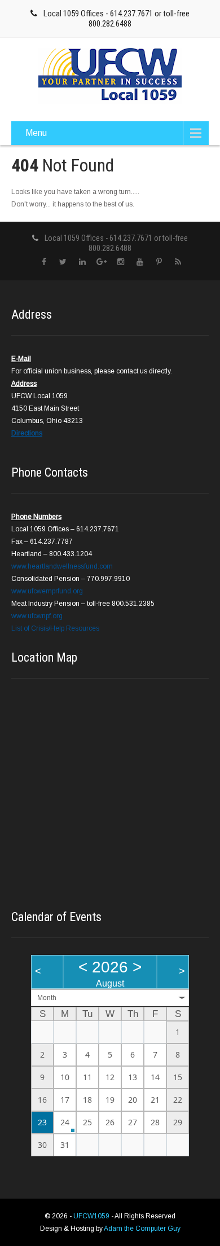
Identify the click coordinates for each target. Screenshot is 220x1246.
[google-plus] (101, 262)
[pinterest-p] (159, 262)
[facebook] (44, 262)
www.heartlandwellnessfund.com (62, 566)
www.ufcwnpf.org (37, 616)
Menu (36, 133)
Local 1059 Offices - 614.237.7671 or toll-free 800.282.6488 (116, 18)
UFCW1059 (92, 1216)
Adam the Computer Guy (142, 1228)
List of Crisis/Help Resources (55, 628)
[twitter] (63, 262)
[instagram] (120, 262)
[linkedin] (82, 262)
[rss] (178, 262)
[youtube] (140, 262)
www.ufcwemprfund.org (47, 591)
